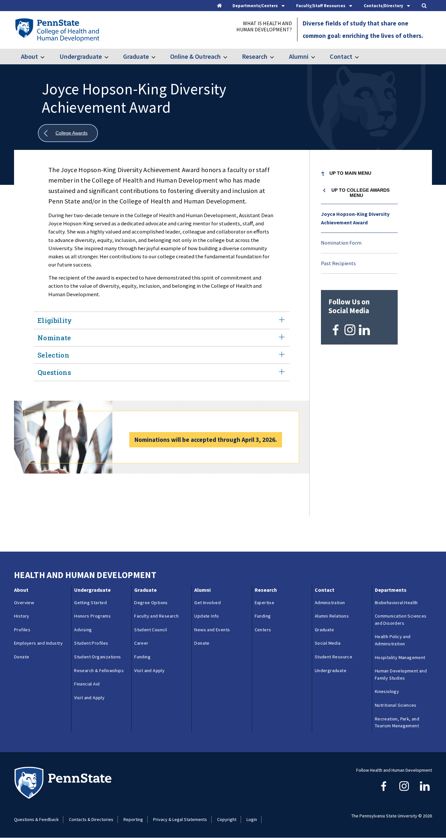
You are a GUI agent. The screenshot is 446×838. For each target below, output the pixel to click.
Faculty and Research (156, 616)
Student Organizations (97, 657)
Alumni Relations (332, 616)
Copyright (226, 819)
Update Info (206, 616)
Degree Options (151, 602)
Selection (53, 355)
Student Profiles (91, 643)
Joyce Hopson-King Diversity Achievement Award (355, 218)
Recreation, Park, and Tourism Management (397, 722)
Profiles (22, 630)
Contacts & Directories (91, 819)
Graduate (136, 56)
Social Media (328, 643)
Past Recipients (338, 263)
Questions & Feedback (36, 819)
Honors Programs (92, 616)
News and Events (212, 630)
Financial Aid (87, 684)
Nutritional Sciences (396, 705)
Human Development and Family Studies (401, 674)
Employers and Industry (38, 643)
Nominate (54, 337)
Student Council (150, 630)
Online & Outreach (195, 56)
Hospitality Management (400, 657)
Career (141, 643)
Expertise (265, 602)
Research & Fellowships (99, 670)
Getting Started (90, 602)
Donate (21, 657)
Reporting (133, 819)
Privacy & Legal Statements (180, 819)
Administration (330, 602)
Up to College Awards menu (360, 192)
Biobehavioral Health (396, 602)
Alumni (298, 56)
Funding (142, 657)
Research (254, 56)
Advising (83, 630)
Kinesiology (387, 691)
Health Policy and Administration (393, 640)
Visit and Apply (89, 698)
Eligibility (55, 320)
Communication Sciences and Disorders (401, 619)
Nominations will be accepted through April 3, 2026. (206, 439)
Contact (341, 56)
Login (252, 819)
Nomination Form (341, 242)
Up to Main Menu (350, 173)
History (21, 616)
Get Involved (207, 602)
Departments (390, 590)
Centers (263, 630)
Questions (54, 372)
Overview (24, 602)
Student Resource (333, 657)
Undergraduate (80, 56)
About (29, 56)
